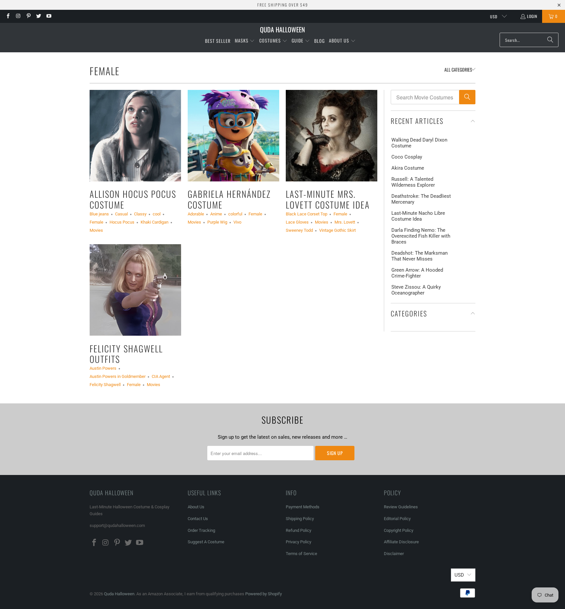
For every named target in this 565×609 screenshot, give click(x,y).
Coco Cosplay (406, 157)
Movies (96, 230)
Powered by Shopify (263, 593)
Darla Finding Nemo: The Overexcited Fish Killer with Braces (420, 236)
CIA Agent (161, 376)
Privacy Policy (298, 541)
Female (105, 70)
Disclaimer (394, 553)
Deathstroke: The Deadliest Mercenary (421, 199)
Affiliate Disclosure (401, 541)
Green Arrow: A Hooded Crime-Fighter (417, 273)
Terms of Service (301, 553)
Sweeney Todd (299, 230)
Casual (121, 213)
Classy (140, 213)
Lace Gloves (297, 222)
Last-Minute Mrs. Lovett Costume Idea (328, 199)
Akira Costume (407, 168)
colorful (235, 213)
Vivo (237, 222)
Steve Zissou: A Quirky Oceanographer (416, 290)
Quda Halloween (119, 593)
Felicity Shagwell (105, 384)
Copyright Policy (398, 530)
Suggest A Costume (206, 541)
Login (532, 16)
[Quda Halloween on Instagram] (18, 16)
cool (157, 213)
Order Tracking (201, 530)
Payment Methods (302, 506)
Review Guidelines (401, 506)
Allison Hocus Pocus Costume (133, 199)
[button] (245, 41)
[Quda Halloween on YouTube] (48, 16)
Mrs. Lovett (344, 222)
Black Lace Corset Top (306, 213)
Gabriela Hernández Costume (229, 199)
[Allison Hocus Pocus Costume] (135, 135)
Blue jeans (99, 213)
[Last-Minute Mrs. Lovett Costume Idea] (331, 135)
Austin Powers (103, 368)
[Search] (550, 40)
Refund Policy (298, 530)
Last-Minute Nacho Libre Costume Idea (418, 216)
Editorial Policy (398, 518)
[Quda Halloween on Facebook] (7, 16)
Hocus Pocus (122, 222)
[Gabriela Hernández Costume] (233, 135)
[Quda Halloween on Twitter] (38, 16)
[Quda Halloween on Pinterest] (28, 16)
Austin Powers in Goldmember (118, 376)
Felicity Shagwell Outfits (126, 353)
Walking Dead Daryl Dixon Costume (419, 143)
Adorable (196, 213)
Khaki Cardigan (154, 222)
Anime (216, 213)
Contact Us (198, 518)
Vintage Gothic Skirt (337, 230)
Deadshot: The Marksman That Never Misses (419, 256)
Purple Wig (217, 222)
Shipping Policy (300, 518)
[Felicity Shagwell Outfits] (135, 290)
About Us (196, 506)
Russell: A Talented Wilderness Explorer (413, 182)
